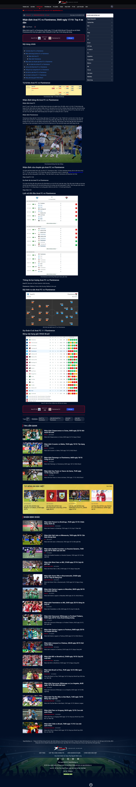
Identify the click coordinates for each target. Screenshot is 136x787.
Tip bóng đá (47, 6)
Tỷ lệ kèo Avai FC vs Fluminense (34, 51)
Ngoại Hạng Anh (91, 19)
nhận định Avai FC (67, 419)
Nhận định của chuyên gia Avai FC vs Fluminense (39, 61)
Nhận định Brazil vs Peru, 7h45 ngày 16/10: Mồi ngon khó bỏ (63, 671)
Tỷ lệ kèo (55, 6)
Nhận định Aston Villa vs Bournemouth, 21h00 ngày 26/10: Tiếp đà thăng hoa (62, 576)
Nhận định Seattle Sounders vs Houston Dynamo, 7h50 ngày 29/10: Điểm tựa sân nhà (64, 550)
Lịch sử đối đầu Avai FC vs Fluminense (36, 67)
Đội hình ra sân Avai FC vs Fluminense (36, 72)
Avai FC (28, 419)
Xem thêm (109, 486)
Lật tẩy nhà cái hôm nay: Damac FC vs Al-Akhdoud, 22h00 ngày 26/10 (101, 507)
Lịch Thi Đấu (80, 6)
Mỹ (88, 66)
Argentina (89, 56)
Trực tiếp (67, 6)
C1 (88, 36)
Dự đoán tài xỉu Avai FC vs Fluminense (39, 64)
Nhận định (40, 6)
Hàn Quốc (89, 73)
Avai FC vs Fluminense (42, 419)
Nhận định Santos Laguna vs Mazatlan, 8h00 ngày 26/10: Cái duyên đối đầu (64, 590)
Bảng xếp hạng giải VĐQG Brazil (34, 77)
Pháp (88, 32)
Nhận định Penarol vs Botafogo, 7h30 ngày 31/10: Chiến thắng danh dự (64, 523)
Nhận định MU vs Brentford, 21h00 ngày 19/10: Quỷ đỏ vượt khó (63, 657)
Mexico (89, 63)
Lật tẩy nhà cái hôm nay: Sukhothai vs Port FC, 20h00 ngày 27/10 (78, 507)
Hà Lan (89, 70)
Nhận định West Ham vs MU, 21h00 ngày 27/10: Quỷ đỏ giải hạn (63, 563)
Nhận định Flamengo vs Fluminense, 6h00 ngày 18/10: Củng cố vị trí (63, 458)
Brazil (47, 15)
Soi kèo (33, 6)
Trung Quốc (90, 59)
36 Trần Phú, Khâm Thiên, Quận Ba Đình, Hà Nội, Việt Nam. (70, 768)
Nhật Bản (89, 76)
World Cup (90, 80)
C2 (88, 39)
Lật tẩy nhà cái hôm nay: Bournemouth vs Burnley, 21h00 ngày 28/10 (56, 507)
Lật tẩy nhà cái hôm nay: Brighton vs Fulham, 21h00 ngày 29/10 (34, 507)
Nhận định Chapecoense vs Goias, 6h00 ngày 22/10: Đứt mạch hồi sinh (64, 431)
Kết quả (70, 38)
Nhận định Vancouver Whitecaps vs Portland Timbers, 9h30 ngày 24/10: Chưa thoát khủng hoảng (63, 617)
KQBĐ (61, 6)
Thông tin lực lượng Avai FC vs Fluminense (37, 69)
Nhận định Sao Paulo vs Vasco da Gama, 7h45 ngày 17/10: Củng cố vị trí (62, 472)
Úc (88, 53)
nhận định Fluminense (78, 419)
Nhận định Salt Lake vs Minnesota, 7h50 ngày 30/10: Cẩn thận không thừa (64, 536)
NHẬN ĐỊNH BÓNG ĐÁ (39, 15)
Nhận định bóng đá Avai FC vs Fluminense (37, 53)
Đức (88, 25)
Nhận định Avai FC (34, 56)
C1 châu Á (89, 49)
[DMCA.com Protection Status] (68, 774)
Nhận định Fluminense (35, 59)
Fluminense (34, 419)
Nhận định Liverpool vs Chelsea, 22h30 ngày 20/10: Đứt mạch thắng (64, 644)
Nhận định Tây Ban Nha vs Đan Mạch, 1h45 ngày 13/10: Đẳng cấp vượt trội (63, 698)
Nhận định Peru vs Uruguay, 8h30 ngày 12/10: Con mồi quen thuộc (63, 711)
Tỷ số (73, 6)
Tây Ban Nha (90, 22)
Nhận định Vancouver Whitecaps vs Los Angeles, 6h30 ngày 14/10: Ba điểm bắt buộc (63, 684)
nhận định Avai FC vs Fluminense (55, 419)
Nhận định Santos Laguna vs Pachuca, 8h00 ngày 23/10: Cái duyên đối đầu (64, 630)
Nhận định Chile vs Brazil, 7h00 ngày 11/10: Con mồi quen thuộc (62, 724)
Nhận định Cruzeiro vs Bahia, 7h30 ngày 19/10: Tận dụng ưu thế (64, 445)
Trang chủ (26, 6)
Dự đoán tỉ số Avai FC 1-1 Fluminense (36, 75)
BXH (87, 6)
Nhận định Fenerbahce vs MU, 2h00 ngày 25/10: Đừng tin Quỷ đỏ (64, 603)
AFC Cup (89, 46)
